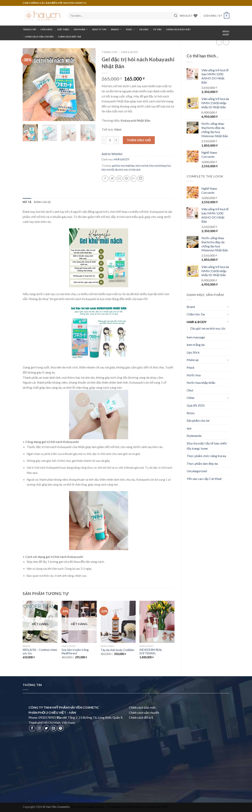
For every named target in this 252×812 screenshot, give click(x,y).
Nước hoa (194, 375)
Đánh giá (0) (42, 202)
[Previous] (29, 84)
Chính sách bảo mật (178, 29)
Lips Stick (193, 352)
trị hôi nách (135, 169)
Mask (191, 367)
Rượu (191, 413)
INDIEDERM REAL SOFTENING (150, 651)
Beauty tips (99, 29)
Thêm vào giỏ (139, 140)
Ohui (190, 390)
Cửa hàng (46, 29)
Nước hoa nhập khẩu (201, 382)
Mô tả (27, 202)
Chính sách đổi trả (69, 36)
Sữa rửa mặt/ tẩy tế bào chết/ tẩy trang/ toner (207, 445)
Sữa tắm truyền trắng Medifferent (75, 651)
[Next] (89, 84)
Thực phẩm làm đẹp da (202, 463)
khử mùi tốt (108, 169)
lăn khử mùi (121, 169)
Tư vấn (157, 29)
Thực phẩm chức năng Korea (206, 456)
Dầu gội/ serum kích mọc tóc (208, 328)
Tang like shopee (94, 806)
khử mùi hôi (142, 165)
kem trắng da (196, 344)
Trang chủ (29, 29)
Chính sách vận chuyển (39, 36)
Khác (129, 29)
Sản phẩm (79, 29)
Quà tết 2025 (196, 405)
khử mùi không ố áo (160, 165)
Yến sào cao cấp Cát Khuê (204, 478)
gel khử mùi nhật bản (123, 165)
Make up (193, 360)
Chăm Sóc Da (196, 314)
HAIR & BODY (197, 322)
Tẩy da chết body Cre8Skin (117, 650)
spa (189, 428)
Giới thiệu (63, 29)
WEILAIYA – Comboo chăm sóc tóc (40, 651)
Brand (115, 29)
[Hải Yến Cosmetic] (42, 16)
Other (191, 398)
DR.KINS (143, 29)
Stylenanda (194, 435)
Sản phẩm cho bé (198, 420)
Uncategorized (197, 471)
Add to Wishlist (112, 154)
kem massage (196, 337)
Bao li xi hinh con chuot (141, 806)
